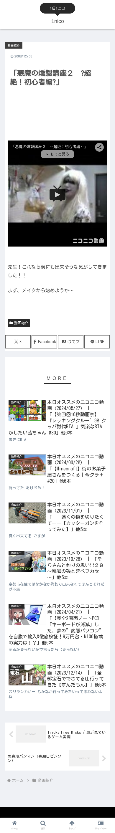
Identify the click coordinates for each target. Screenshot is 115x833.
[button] (103, 694)
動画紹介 (21, 323)
